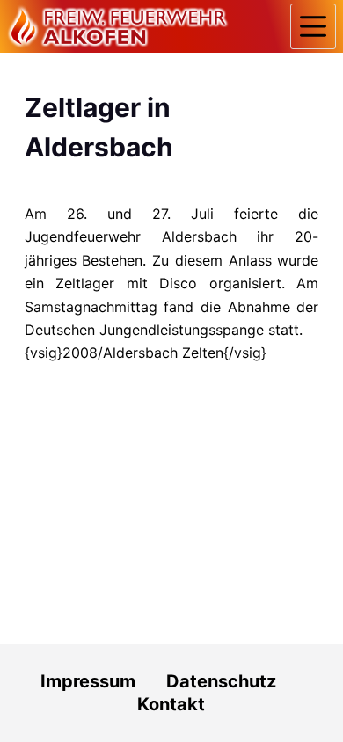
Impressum (87, 681)
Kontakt (171, 704)
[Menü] (313, 26)
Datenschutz (234, 681)
